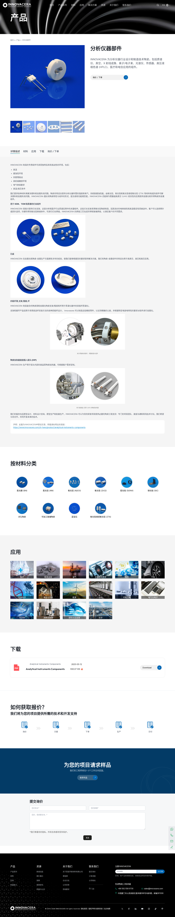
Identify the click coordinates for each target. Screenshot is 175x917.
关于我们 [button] (114, 5)
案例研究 (40, 885)
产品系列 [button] (62, 5)
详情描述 (15, 151)
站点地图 (107, 909)
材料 (25, 151)
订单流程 (92, 876)
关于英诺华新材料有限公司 (73, 872)
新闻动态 (40, 872)
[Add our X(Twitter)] (122, 908)
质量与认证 (41, 889)
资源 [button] (103, 5)
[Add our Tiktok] (155, 908)
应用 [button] (82, 5)
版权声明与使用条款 (95, 909)
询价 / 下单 (53, 151)
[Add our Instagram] (149, 908)
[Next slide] (80, 82)
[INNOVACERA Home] (23, 908)
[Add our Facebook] (129, 908)
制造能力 (13, 885)
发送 (87, 838)
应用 (33, 151)
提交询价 (92, 872)
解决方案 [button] (92, 5)
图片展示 (40, 876)
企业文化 (66, 880)
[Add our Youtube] (142, 908)
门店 (92, 889)
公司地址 (92, 880)
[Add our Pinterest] (162, 908)
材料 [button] (73, 5)
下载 (41, 151)
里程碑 (65, 876)
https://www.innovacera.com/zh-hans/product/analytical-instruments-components (49, 427)
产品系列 (13, 872)
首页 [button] (52, 5)
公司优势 (66, 885)
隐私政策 (84, 909)
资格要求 (66, 889)
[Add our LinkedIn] (135, 908)
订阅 (161, 871)
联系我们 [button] (126, 5)
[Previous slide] (14, 80)
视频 (38, 880)
